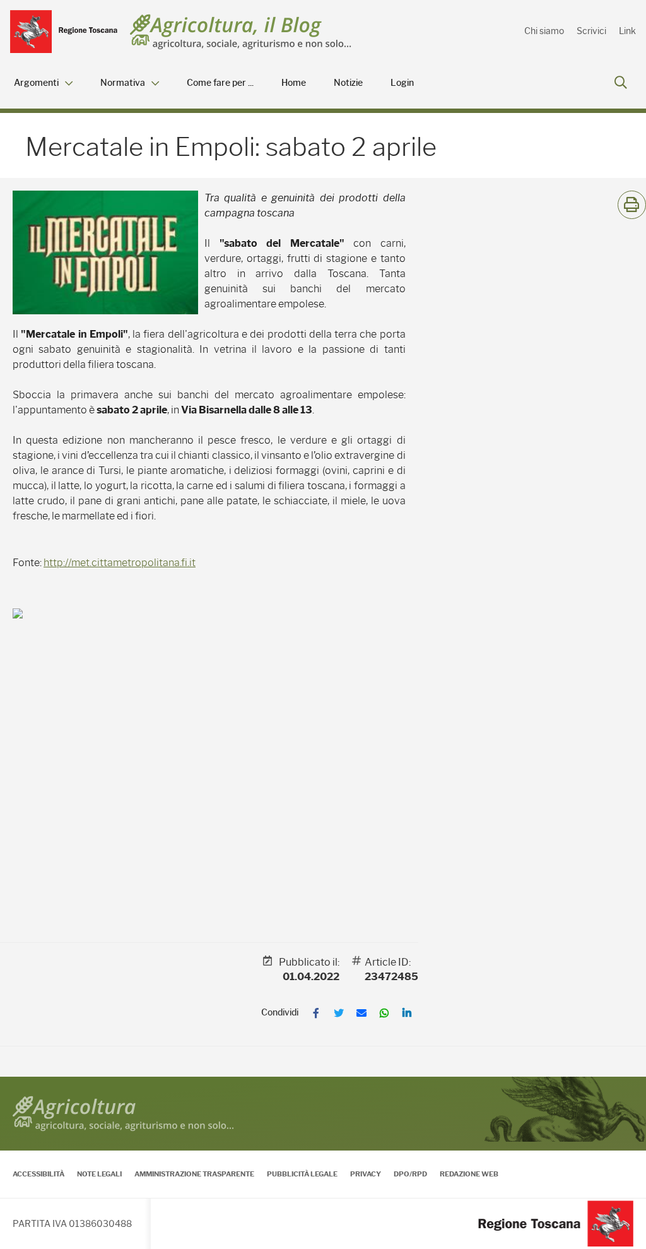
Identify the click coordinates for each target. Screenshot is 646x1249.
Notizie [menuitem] (348, 83)
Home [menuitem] (293, 83)
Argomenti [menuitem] (36, 83)
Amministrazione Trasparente (194, 1173)
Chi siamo (544, 31)
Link (627, 31)
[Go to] (63, 31)
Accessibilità (38, 1173)
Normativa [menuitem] (122, 83)
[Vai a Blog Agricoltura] (240, 32)
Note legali (99, 1173)
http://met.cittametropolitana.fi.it (120, 563)
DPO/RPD (410, 1173)
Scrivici (591, 31)
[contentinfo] (323, 1163)
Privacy (365, 1173)
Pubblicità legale (302, 1173)
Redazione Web (469, 1173)
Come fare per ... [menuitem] (220, 83)
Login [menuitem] (402, 83)
